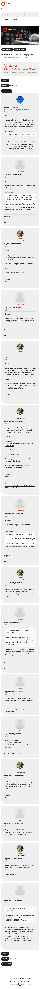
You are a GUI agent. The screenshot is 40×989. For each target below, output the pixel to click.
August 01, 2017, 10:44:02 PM (13, 692)
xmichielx (21, 897)
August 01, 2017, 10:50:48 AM (13, 421)
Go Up (5, 958)
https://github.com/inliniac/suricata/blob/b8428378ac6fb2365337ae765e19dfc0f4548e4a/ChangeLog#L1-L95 (20, 386)
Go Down (5, 85)
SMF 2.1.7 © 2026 (14, 981)
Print (5, 80)
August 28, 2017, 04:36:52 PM (13, 900)
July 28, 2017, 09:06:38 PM (13, 174)
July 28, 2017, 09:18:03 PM (12, 307)
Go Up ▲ (27, 978)
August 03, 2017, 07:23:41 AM (13, 859)
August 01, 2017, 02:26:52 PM (13, 583)
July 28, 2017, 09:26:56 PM (12, 357)
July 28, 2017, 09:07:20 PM (12, 244)
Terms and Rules (19, 978)
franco (21, 238)
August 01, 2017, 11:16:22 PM (13, 734)
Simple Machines (25, 981)
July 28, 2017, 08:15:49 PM (12, 107)
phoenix (21, 171)
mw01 (21, 820)
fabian (21, 104)
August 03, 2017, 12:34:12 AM (13, 823)
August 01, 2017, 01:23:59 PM (13, 513)
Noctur (21, 688)
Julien (21, 731)
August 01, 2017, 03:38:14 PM (13, 622)
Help (11, 978)
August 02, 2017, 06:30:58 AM (14, 775)
